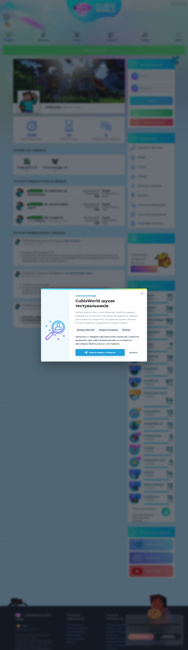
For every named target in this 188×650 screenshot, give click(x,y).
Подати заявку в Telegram (102, 352)
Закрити (133, 352)
